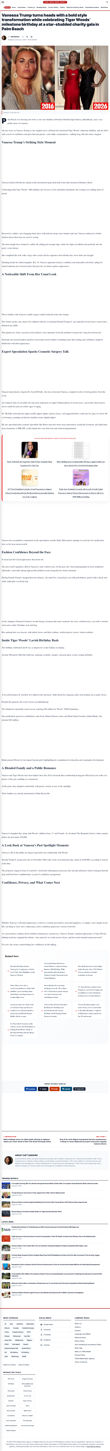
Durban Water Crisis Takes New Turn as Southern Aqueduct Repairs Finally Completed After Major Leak (49, 1246)
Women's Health (27, 1415)
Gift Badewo (15, 37)
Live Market (11, 1415)
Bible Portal (27, 1411)
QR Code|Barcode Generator (27, 1385)
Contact (78, 1330)
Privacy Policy (80, 1355)
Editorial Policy (80, 1337)
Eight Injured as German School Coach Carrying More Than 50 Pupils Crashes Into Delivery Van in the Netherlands (53, 1236)
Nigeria (29, 1340)
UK (6, 1352)
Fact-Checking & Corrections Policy (88, 1344)
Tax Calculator (27, 1420)
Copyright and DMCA (82, 1334)
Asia (11, 1324)
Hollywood (17, 1336)
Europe (7, 1336)
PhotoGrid (11, 1391)
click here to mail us (94, 1446)
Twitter (44, 1089)
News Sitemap (24, 1365)
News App (78, 1348)
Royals (25, 1344)
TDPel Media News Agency (55, 2)
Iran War (27, 1336)
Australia (20, 1324)
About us (78, 1323)
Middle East (19, 1340)
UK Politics (14, 1352)
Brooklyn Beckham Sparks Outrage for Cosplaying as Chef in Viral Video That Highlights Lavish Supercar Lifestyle (22, 970)
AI (5, 1324)
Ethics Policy (79, 1341)
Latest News (22, 7)
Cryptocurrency (17, 1332)
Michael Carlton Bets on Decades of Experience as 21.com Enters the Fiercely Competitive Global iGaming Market (53, 1283)
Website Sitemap (9, 1365)
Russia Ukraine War (11, 1348)
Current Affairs (53, 7)
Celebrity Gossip (28, 1328)
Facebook (31, 1089)
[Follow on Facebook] (27, 37)
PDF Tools (11, 1379)
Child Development (11, 1425)
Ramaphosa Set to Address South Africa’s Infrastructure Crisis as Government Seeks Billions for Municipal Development (56, 1264)
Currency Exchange (27, 1425)
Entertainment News (92, 7)
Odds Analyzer (11, 1430)
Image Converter (27, 1379)
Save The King (11, 1406)
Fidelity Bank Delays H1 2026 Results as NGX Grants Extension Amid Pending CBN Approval (45, 1227)
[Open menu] (3, 2)
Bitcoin (7, 1328)
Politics (62, 7)
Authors (78, 1327)
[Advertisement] (55, 156)
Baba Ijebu (30, 1324)
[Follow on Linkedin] (31, 37)
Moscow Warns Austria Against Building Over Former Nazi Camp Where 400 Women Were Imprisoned (49, 1202)
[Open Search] (107, 2)
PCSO (7, 1344)
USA (6, 1356)
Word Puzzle (27, 1391)
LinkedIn (67, 1089)
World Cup (15, 1356)
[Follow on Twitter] (23, 37)
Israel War (8, 1340)
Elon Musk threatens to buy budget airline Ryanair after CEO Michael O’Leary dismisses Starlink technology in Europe (90, 970)
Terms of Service (81, 1362)
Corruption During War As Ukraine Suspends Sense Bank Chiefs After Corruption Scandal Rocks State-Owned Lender (55, 1183)
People (7, 7)
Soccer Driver (11, 1411)
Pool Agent (16, 1344)
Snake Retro (11, 1396)
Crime (7, 1332)
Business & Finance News (75, 7)
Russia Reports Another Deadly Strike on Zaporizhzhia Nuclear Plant (37, 1211)
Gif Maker (11, 1384)
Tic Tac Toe (27, 1396)
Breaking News (42, 7)
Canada (16, 1328)
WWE (24, 1356)
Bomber (11, 1401)
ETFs (29, 1332)
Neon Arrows (27, 1401)
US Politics (25, 1352)
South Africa (26, 1348)
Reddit (55, 1089)
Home (14, 7)
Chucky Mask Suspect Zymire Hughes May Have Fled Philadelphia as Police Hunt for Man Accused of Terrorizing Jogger (56, 1255)
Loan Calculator (11, 1420)
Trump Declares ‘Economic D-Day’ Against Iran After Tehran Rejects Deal (38, 1193)
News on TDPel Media (83, 1351)
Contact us (31, 7)
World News (105, 7)
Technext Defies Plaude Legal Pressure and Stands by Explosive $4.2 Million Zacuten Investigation (48, 1292)
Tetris (27, 1406)
